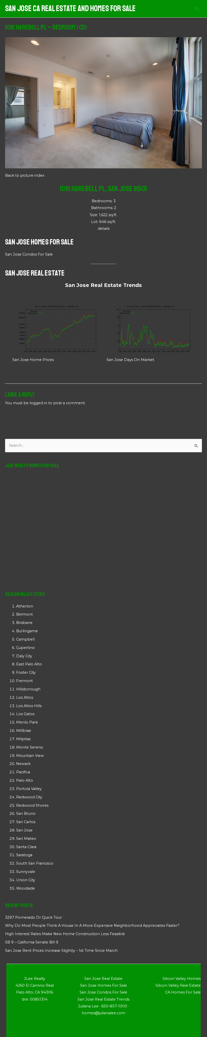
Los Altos (24, 697)
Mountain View (30, 755)
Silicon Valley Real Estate (178, 985)
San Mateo (26, 838)
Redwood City (29, 797)
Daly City (24, 656)
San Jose (24, 830)
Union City (25, 880)
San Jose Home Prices (33, 359)
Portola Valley (29, 788)
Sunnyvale (25, 871)
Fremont (24, 681)
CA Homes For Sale (183, 992)
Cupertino (25, 647)
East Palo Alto (29, 664)
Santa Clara (26, 847)
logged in (38, 403)
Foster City (26, 672)
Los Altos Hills (29, 706)
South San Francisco (34, 863)
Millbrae (23, 730)
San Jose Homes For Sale (39, 242)
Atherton (24, 606)
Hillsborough (28, 689)
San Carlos (25, 822)
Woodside (25, 888)
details (104, 228)
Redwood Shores (32, 805)
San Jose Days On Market (130, 359)
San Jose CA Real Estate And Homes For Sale (70, 9)
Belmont (24, 614)
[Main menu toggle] (196, 9)
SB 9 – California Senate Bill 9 (31, 942)
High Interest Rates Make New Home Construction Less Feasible (65, 934)
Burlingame (27, 631)
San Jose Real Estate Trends (103, 285)
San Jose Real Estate (35, 273)
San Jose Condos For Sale (29, 254)
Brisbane (24, 622)
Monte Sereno (29, 747)
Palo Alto (24, 780)
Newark (23, 763)
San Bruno (26, 813)
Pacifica (23, 772)
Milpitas (23, 739)
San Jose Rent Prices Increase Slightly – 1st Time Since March (61, 950)
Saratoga (24, 855)
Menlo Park (27, 722)
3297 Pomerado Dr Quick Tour (33, 917)
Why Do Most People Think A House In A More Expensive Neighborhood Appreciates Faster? (92, 925)
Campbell (25, 639)
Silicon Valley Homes (182, 978)
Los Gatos (25, 714)
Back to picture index (24, 175)
